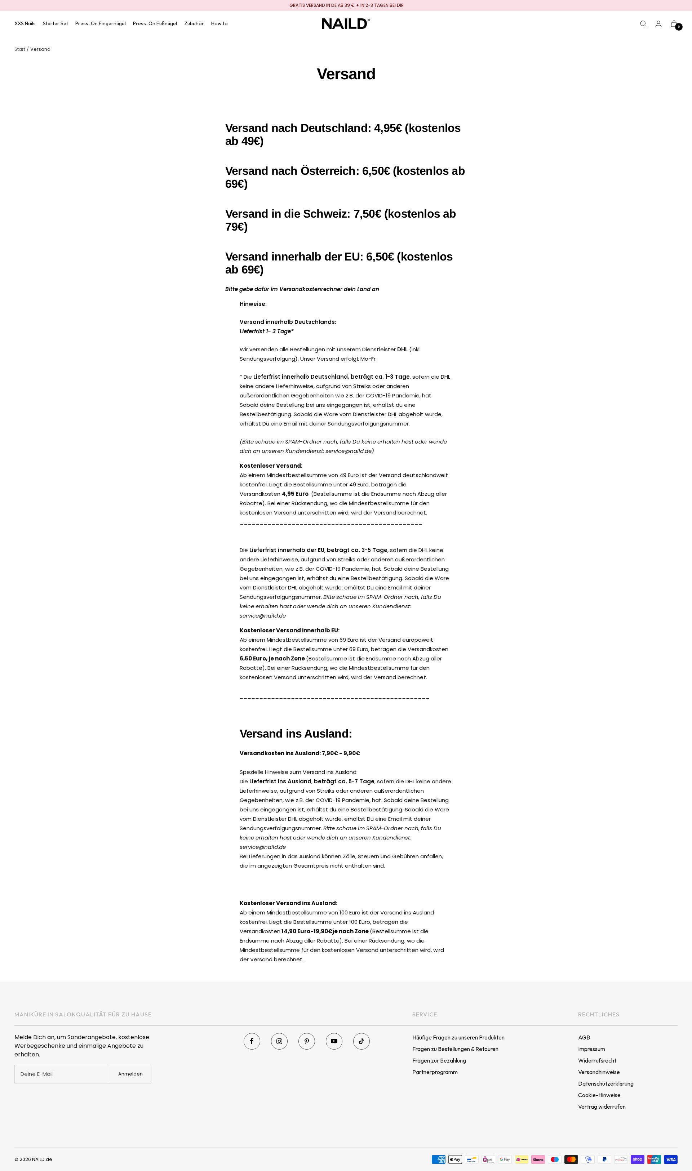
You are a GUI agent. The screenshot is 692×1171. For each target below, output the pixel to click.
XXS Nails (25, 23)
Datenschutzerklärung (606, 1083)
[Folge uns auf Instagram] (279, 1041)
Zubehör (194, 23)
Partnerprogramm (435, 1072)
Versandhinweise (599, 1072)
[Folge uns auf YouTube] (334, 1041)
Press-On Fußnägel (155, 23)
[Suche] (643, 24)
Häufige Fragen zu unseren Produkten (458, 1037)
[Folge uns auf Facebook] (252, 1041)
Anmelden (130, 1073)
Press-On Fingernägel (100, 23)
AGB (584, 1037)
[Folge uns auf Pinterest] (306, 1041)
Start (19, 49)
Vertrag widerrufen (602, 1106)
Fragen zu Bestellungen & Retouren (455, 1048)
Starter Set (55, 23)
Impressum (591, 1048)
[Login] (658, 24)
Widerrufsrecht (597, 1060)
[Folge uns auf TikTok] (361, 1041)
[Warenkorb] (674, 23)
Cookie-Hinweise (599, 1095)
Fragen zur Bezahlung (439, 1060)
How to (219, 23)
